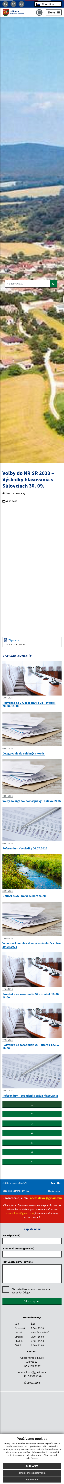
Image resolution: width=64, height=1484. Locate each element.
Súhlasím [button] (32, 1466)
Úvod (8, 493)
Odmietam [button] (32, 1479)
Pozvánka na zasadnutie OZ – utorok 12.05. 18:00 (30, 1046)
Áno (53, 1183)
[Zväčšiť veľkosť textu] (21, 4)
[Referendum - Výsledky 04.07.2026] (32, 823)
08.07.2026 (7, 795)
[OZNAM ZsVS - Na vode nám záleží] (32, 871)
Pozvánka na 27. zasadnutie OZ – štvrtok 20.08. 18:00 (28, 704)
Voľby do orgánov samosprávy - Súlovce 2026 (31, 801)
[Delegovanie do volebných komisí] (32, 729)
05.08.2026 (7, 748)
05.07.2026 (7, 843)
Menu (51, 12)
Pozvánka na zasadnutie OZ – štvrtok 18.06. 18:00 (31, 995)
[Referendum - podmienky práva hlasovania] (32, 1071)
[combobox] (48, 4)
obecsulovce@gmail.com (32, 1372)
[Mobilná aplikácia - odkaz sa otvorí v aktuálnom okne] (39, 12)
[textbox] (48, 4)
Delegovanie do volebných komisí (23, 753)
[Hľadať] (53, 284)
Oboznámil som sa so (30, 1291)
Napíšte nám (54, 1190)
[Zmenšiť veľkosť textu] (5, 4)
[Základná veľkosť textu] (13, 4)
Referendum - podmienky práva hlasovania (30, 1095)
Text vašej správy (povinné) (18, 1261)
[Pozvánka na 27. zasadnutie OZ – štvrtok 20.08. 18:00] (32, 678)
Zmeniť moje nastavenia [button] (32, 1472)
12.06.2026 (7, 989)
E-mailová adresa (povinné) (18, 1248)
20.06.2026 (7, 938)
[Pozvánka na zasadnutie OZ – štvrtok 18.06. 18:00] (32, 969)
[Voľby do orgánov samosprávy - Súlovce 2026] (32, 776)
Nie (59, 1183)
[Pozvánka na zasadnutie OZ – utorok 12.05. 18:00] (32, 1020)
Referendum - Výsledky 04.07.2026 (24, 848)
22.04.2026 (7, 1090)
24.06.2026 (7, 890)
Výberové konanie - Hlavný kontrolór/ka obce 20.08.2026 (31, 944)
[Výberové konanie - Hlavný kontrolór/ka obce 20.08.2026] (32, 918)
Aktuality (20, 493)
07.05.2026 (7, 1039)
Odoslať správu (32, 1301)
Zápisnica (13, 640)
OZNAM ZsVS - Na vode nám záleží (24, 896)
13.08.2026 (7, 697)
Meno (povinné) (11, 1235)
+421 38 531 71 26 (32, 1376)
